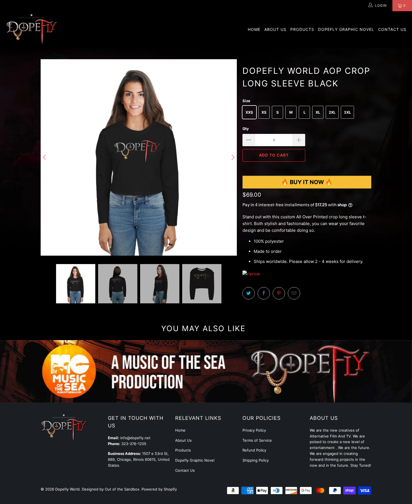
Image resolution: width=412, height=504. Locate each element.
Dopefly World (67, 489)
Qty (245, 128)
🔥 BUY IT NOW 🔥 (306, 182)
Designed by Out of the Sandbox (110, 489)
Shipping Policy (255, 460)
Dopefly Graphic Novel (346, 29)
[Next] (232, 157)
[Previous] (44, 157)
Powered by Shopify (159, 489)
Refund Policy (254, 450)
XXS (249, 112)
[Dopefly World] (31, 29)
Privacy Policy (254, 430)
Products (302, 29)
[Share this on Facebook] (264, 293)
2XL (332, 112)
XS (264, 112)
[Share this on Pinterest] (279, 293)
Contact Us (392, 29)
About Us (275, 29)
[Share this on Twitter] (248, 293)
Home (254, 29)
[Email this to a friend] (294, 293)
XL (318, 112)
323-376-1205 (133, 443)
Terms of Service (257, 440)
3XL (347, 112)
